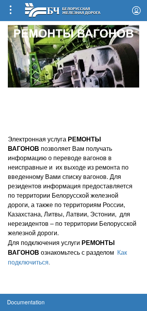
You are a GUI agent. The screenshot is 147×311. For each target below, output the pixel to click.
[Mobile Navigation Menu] (10, 10)
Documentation (26, 302)
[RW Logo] (62, 9)
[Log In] (136, 10)
